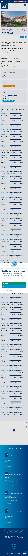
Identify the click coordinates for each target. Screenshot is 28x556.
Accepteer (5, 283)
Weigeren (5, 286)
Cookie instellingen (8, 290)
